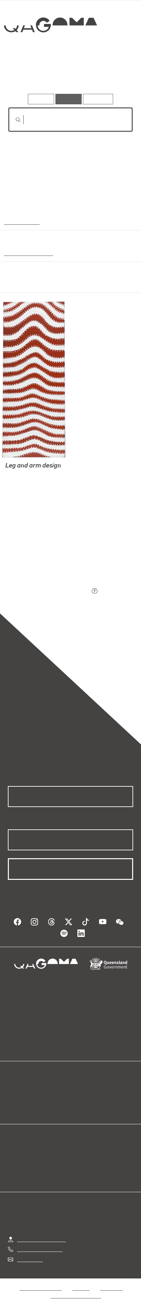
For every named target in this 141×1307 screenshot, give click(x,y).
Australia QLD (21, 221)
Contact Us (29, 1253)
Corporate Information (76, 1289)
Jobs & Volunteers (41, 1281)
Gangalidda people (26, 252)
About (80, 1092)
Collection (50, 49)
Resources (98, 98)
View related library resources (42, 554)
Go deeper (112, 75)
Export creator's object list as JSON (49, 591)
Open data (19, 1084)
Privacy (81, 1281)
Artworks (27, 75)
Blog (78, 1084)
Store (14, 1100)
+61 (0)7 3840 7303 (39, 1242)
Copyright (111, 1281)
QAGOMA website (28, 1092)
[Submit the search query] (13, 119)
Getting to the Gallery (41, 1233)
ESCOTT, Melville (25, 482)
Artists (68, 75)
